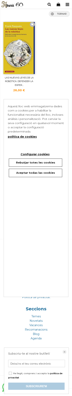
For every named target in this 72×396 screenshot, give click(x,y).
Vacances (36, 325)
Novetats (36, 321)
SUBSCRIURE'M (36, 386)
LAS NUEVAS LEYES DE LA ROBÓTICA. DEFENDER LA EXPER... (19, 81)
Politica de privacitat (36, 297)
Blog (36, 334)
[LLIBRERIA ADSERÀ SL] (12, 5)
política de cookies (22, 136)
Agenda (36, 338)
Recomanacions (36, 329)
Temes (36, 316)
